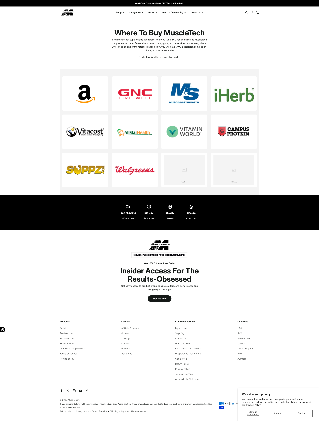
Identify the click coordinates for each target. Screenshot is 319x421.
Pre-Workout (66, 333)
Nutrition (125, 343)
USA (240, 328)
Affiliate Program (130, 328)
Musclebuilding (67, 343)
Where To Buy (182, 343)
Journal (125, 333)
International (244, 338)
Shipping (179, 333)
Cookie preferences (136, 411)
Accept (277, 413)
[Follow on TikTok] (87, 390)
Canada (241, 343)
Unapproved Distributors (188, 353)
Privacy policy (82, 411)
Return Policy (182, 364)
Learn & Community (172, 12)
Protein (63, 328)
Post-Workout (67, 338)
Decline (301, 413)
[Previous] (131, 3)
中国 (240, 333)
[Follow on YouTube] (80, 390)
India (240, 353)
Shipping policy (117, 411)
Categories (135, 12)
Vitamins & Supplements (72, 348)
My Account (181, 328)
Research (126, 348)
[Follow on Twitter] (68, 390)
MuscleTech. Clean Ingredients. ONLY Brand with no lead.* (160, 3)
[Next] (187, 3)
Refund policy (67, 358)
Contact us (180, 338)
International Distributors (188, 348)
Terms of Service (68, 353)
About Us (196, 12)
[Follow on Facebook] (61, 390)
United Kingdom (246, 348)
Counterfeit (181, 358)
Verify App (126, 353)
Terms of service (99, 411)
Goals (151, 12)
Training (125, 338)
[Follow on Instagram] (74, 390)
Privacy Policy (182, 369)
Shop (118, 12)
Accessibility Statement (187, 379)
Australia (242, 358)
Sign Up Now (159, 298)
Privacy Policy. (253, 405)
